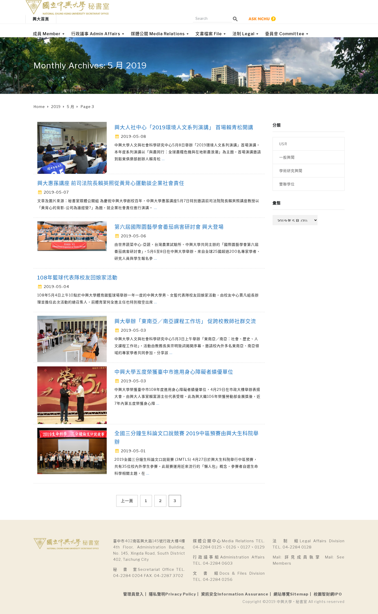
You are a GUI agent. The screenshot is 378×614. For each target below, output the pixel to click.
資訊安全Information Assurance (234, 594)
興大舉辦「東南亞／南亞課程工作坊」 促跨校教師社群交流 (185, 321)
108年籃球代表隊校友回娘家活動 (77, 278)
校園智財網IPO (328, 594)
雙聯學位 (287, 184)
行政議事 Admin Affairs (95, 33)
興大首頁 (41, 19)
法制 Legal (243, 33)
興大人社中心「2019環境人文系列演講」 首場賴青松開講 (183, 127)
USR (283, 144)
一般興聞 (287, 157)
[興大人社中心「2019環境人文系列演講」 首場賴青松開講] (72, 147)
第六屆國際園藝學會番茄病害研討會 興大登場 (169, 227)
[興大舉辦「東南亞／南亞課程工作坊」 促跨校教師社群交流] (72, 338)
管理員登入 (133, 594)
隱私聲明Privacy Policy (172, 594)
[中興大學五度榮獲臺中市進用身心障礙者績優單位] (72, 395)
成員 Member (47, 33)
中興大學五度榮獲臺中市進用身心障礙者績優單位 (173, 372)
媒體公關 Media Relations (158, 33)
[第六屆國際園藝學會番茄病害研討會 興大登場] (72, 235)
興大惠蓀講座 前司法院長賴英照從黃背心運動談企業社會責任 (110, 183)
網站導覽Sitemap (291, 594)
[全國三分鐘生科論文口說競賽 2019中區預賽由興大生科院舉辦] (72, 450)
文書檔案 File (208, 33)
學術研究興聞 (290, 170)
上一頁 (127, 501)
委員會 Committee (284, 33)
